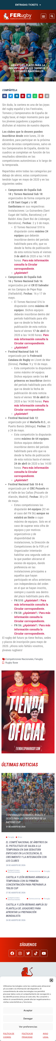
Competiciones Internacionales (20, 810)
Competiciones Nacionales (19, 659)
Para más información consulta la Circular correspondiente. (31, 604)
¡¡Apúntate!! (21, 273)
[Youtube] (43, 953)
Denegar (28, 1018)
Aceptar (28, 1010)
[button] (51, 980)
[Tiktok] (36, 953)
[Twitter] (28, 953)
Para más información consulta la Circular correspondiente (31, 264)
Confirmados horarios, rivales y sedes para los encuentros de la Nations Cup (26, 818)
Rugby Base (11, 662)
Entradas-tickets (26, 4)
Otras (20, 837)
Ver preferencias (28, 1026)
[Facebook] (12, 953)
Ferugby (38, 659)
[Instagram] (20, 953)
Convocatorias (34, 871)
